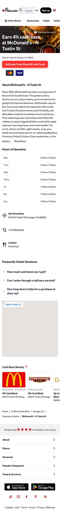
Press (32, 507)
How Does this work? (47, 32)
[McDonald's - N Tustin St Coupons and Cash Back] (13, 387)
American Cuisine (10, 416)
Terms (24, 507)
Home (5, 411)
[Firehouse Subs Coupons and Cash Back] (39, 387)
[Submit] (20, 11)
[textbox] (54, 10)
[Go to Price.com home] (10, 10)
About (6, 440)
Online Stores (14, 20)
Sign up (46, 10)
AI (37, 10)
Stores (6, 448)
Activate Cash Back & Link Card (25, 64)
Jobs (17, 507)
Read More (20, 141)
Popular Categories (13, 466)
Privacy (41, 507)
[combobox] (29, 10)
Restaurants (33, 20)
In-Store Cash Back (20, 411)
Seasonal (7, 457)
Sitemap (50, 507)
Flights (46, 20)
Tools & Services (11, 474)
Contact (9, 507)
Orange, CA (38, 411)
